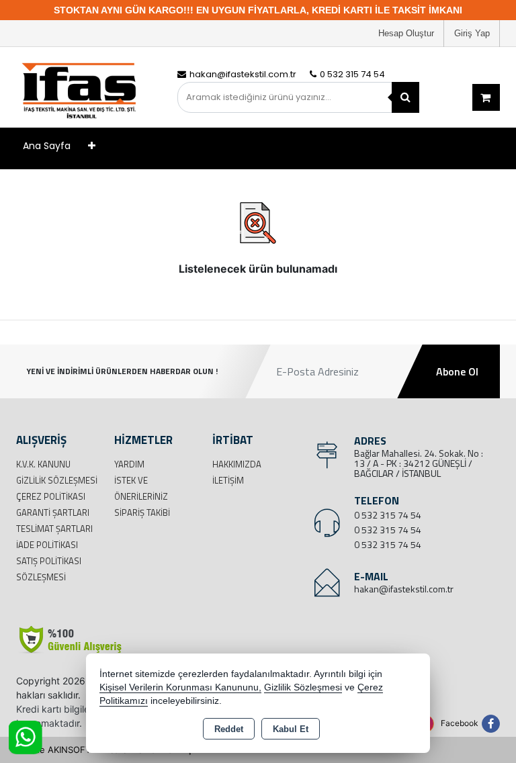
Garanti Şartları (52, 512)
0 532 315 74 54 (387, 515)
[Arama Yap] (405, 97)
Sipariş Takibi (142, 512)
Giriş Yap (472, 33)
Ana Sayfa (47, 145)
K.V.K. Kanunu (43, 464)
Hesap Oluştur (406, 33)
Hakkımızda (236, 464)
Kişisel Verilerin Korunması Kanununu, (180, 687)
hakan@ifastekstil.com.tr (404, 589)
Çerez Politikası (50, 496)
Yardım (129, 464)
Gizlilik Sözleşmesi (56, 480)
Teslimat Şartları (54, 528)
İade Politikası (47, 544)
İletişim (228, 480)
